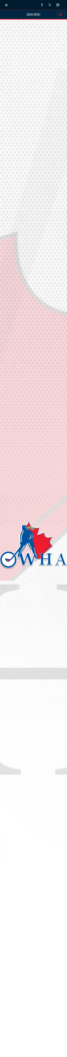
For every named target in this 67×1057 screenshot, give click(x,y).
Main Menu (33, 14)
